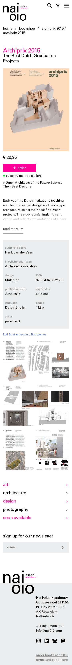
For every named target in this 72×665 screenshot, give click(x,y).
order (22, 168)
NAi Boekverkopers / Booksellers (24, 334)
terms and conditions (52, 660)
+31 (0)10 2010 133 (49, 626)
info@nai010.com (49, 631)
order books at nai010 (52, 655)
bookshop (27, 29)
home (7, 29)
